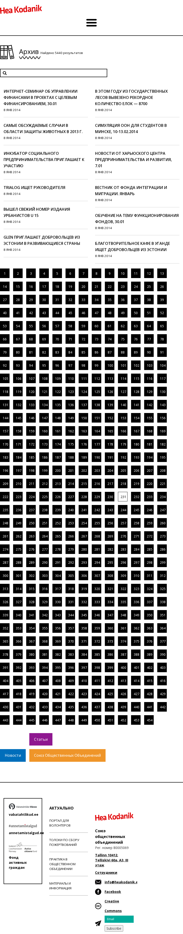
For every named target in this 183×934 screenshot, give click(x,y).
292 (71, 562)
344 (71, 615)
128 (136, 391)
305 (71, 575)
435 (71, 707)
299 (163, 562)
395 (58, 667)
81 (31, 352)
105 (5, 378)
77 (149, 339)
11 (136, 273)
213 (58, 483)
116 (149, 378)
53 (5, 326)
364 (163, 628)
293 (84, 562)
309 (123, 575)
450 (97, 720)
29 (31, 299)
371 (84, 641)
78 (162, 339)
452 (123, 720)
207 (149, 470)
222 (5, 496)
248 (5, 523)
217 (110, 483)
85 (83, 352)
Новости (13, 755)
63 (136, 326)
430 (5, 707)
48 (110, 313)
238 (45, 510)
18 (57, 286)
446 (45, 720)
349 (136, 615)
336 (136, 602)
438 (110, 707)
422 (71, 694)
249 (18, 523)
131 (5, 405)
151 (97, 418)
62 (123, 326)
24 (136, 286)
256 (110, 523)
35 (110, 299)
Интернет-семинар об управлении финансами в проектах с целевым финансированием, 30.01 (40, 97)
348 (123, 615)
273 (163, 536)
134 (45, 405)
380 (32, 654)
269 (110, 536)
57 (57, 326)
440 (136, 707)
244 (123, 510)
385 (97, 654)
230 (110, 496)
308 (110, 575)
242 (97, 510)
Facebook (113, 891)
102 (136, 365)
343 (58, 615)
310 (136, 575)
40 (5, 313)
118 (5, 391)
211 (32, 483)
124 (84, 391)
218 (123, 483)
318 (71, 588)
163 (84, 431)
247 (163, 510)
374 (123, 641)
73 (96, 339)
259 (149, 523)
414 (136, 680)
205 (123, 470)
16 (31, 286)
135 (58, 405)
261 (5, 536)
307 (97, 575)
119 (18, 391)
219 (136, 483)
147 (45, 418)
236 (18, 510)
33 (83, 299)
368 (45, 641)
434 (58, 707)
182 (163, 444)
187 (58, 457)
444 (18, 720)
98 (83, 365)
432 (32, 707)
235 (5, 510)
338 (163, 602)
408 (58, 680)
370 (71, 641)
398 (97, 667)
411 (97, 680)
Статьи (41, 739)
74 (110, 339)
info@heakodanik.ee (122, 882)
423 (84, 694)
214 (71, 483)
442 (163, 707)
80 (18, 352)
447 (58, 720)
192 (123, 457)
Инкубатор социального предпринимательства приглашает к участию (44, 159)
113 (110, 378)
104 (163, 365)
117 (163, 378)
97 (70, 365)
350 (149, 615)
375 (136, 641)
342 (45, 615)
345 (84, 615)
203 (97, 470)
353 (18, 628)
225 (45, 496)
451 (110, 720)
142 (149, 405)
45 (70, 313)
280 (84, 549)
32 (70, 299)
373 (110, 641)
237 (32, 510)
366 (18, 641)
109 (58, 378)
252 (58, 523)
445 (32, 720)
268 (97, 536)
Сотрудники (106, 872)
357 (71, 628)
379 (18, 654)
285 (149, 549)
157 (5, 431)
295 (110, 562)
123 (71, 391)
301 (18, 575)
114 (123, 378)
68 (31, 339)
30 (44, 299)
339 (5, 615)
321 (110, 588)
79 (5, 352)
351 (163, 615)
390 (163, 654)
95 (44, 365)
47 (96, 313)
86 (96, 352)
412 (110, 680)
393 (32, 667)
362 (136, 628)
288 (18, 562)
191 (110, 457)
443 (5, 720)
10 (123, 273)
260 (163, 523)
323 (136, 588)
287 (5, 562)
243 (110, 510)
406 (32, 680)
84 (70, 352)
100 (110, 365)
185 (32, 457)
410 (84, 680)
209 (5, 483)
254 (84, 523)
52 (162, 313)
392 (18, 667)
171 (18, 444)
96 (57, 365)
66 (5, 339)
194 (149, 457)
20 (83, 286)
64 (149, 326)
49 (123, 313)
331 (71, 602)
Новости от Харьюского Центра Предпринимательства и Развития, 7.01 (133, 159)
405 (18, 680)
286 (163, 549)
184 (18, 457)
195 (163, 457)
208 (163, 470)
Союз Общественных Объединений (67, 755)
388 (136, 654)
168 (149, 431)
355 (45, 628)
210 (18, 483)
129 (149, 391)
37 (136, 299)
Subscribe (114, 928)
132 (18, 405)
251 (45, 523)
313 (5, 588)
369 (58, 641)
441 (149, 707)
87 (110, 352)
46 (83, 313)
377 (163, 641)
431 (18, 707)
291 (58, 562)
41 (18, 313)
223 (18, 496)
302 (32, 575)
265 (58, 536)
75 (123, 339)
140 (123, 405)
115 (136, 378)
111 (84, 378)
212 (45, 483)
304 (58, 575)
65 (162, 326)
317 (58, 588)
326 (5, 602)
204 (110, 470)
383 (71, 654)
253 (71, 523)
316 (45, 588)
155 (149, 418)
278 (58, 549)
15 (18, 286)
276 (32, 549)
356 (58, 628)
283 (123, 549)
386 (110, 654)
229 (97, 496)
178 (110, 444)
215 (84, 483)
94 (31, 365)
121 (45, 391)
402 (149, 667)
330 (58, 602)
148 (58, 418)
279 (71, 549)
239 (58, 510)
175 (71, 444)
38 (149, 299)
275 (18, 549)
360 (110, 628)
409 (71, 680)
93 (18, 365)
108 (45, 378)
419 (32, 694)
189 (84, 457)
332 (84, 602)
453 (136, 720)
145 (18, 418)
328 (32, 602)
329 (45, 602)
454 (149, 720)
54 (18, 326)
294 (97, 562)
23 (123, 286)
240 (71, 510)
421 (58, 694)
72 (83, 339)
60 (96, 326)
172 (32, 444)
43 (44, 313)
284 (136, 549)
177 (97, 444)
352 (5, 628)
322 (123, 588)
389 (149, 654)
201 (71, 470)
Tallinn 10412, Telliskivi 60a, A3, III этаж (111, 860)
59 (83, 326)
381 (45, 654)
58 (70, 326)
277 (45, 549)
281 (97, 549)
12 (149, 273)
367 (32, 641)
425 (110, 694)
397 (84, 667)
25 (149, 286)
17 (44, 286)
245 (136, 510)
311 (149, 575)
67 (18, 339)
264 (45, 536)
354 (32, 628)
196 (5, 470)
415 (149, 680)
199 (45, 470)
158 (18, 431)
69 (44, 339)
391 (5, 667)
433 (45, 707)
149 (71, 418)
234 (163, 496)
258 (136, 523)
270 (123, 536)
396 (71, 667)
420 (45, 694)
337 (149, 602)
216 (97, 483)
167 (136, 431)
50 (136, 313)
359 (97, 628)
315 (32, 588)
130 (163, 391)
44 (57, 313)
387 (123, 654)
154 (136, 418)
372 (97, 641)
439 (123, 707)
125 (97, 391)
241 (84, 510)
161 (58, 431)
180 (136, 444)
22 (110, 286)
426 (123, 694)
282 (110, 549)
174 (58, 444)
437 (97, 707)
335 (123, 602)
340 (18, 615)
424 (97, 694)
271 (136, 536)
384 (84, 654)
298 (149, 562)
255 (97, 523)
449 (84, 720)
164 (97, 431)
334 (110, 602)
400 (123, 667)
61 (110, 326)
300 (5, 575)
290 (45, 562)
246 (149, 510)
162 (71, 431)
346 (97, 615)
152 (110, 418)
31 (57, 299)
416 (163, 680)
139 (110, 405)
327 (18, 602)
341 (32, 615)
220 (149, 483)
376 (149, 641)
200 (58, 470)
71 (70, 339)
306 (84, 575)
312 (163, 575)
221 (163, 483)
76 (136, 339)
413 (123, 680)
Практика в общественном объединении (62, 864)
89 (136, 352)
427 (136, 694)
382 (58, 654)
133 (32, 405)
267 (84, 536)
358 (84, 628)
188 (71, 457)
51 (149, 313)
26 (162, 286)
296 (123, 562)
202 (84, 470)
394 (45, 667)
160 (45, 431)
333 (97, 602)
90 (149, 352)
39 (162, 299)
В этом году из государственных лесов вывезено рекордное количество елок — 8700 (131, 97)
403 (163, 667)
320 (97, 588)
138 (97, 405)
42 (31, 313)
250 (32, 523)
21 (96, 286)
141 (136, 405)
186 (45, 457)
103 (149, 365)
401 (136, 667)
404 (5, 680)
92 (5, 365)
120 (32, 391)
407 (45, 680)
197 (18, 470)
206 (136, 470)
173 (45, 444)
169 (163, 431)
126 (110, 391)
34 (96, 299)
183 (5, 457)
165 (110, 431)
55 (31, 326)
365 (5, 641)
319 (84, 588)
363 (149, 628)
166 (123, 431)
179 (123, 444)
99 (96, 365)
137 (84, 405)
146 (32, 418)
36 (123, 299)
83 (57, 352)
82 (44, 352)
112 (97, 378)
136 (71, 405)
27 (5, 299)
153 (123, 418)
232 (136, 496)
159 (32, 431)
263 (32, 536)
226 (58, 496)
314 (18, 588)
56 (44, 326)
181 (149, 444)
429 (163, 694)
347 (110, 615)
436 (84, 707)
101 (123, 365)
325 (163, 588)
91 (162, 352)
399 (110, 667)
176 (84, 444)
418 (18, 694)
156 (163, 418)
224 (32, 496)
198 (32, 470)
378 (5, 654)
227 (71, 496)
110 (71, 378)
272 (149, 536)
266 (71, 536)
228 (84, 496)
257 (123, 523)
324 (149, 588)
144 (5, 418)
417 (5, 694)
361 (123, 628)
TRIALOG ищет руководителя (34, 187)
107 (32, 378)
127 (123, 391)
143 (163, 405)
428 (149, 694)
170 (5, 444)
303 (45, 575)
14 (5, 286)
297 (136, 562)
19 (70, 286)
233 (149, 496)
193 (136, 457)
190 (97, 457)
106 (18, 378)
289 (32, 562)
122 (58, 391)
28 (18, 299)
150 (84, 418)
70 (57, 339)
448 (71, 720)
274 (5, 549)
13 (162, 273)
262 (18, 536)
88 (123, 352)
